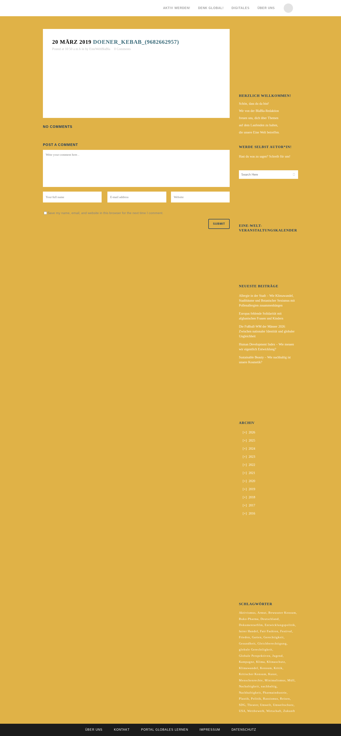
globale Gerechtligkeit (255, 649)
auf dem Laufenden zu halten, (258, 125)
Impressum (209, 729)
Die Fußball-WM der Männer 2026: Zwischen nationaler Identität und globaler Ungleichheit (267, 331)
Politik (256, 698)
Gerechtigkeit (274, 637)
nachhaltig (269, 686)
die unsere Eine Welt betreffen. (259, 132)
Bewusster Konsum (282, 612)
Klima (260, 661)
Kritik (278, 668)
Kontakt (122, 729)
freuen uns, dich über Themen (258, 118)
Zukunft (289, 711)
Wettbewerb (255, 711)
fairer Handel (248, 631)
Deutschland (270, 619)
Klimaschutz (276, 661)
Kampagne (246, 661)
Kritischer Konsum (252, 674)
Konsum (266, 668)
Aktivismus (247, 612)
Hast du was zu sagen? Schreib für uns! (264, 156)
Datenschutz (244, 729)
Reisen (285, 698)
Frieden (244, 637)
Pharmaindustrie (275, 692)
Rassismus (270, 698)
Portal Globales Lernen (164, 729)
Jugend (277, 655)
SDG (242, 705)
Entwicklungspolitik (280, 625)
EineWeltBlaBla (99, 49)
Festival (286, 631)
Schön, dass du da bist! (254, 103)
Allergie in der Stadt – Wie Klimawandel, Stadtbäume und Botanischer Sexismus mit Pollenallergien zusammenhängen (267, 300)
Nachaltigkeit (249, 686)
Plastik (244, 698)
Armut (262, 612)
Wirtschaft (273, 711)
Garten (257, 637)
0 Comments (122, 49)
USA (242, 711)
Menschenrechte (251, 680)
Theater (252, 705)
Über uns (94, 729)
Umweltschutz (283, 705)
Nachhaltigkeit (250, 692)
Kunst (272, 674)
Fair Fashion (269, 631)
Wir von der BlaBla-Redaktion (259, 111)
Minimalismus (275, 680)
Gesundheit (247, 643)
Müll (291, 680)
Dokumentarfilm (251, 625)
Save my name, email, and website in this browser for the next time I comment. (105, 213)
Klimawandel (248, 668)
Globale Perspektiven (254, 655)
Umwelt (265, 705)
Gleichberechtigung (272, 643)
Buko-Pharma (249, 619)
